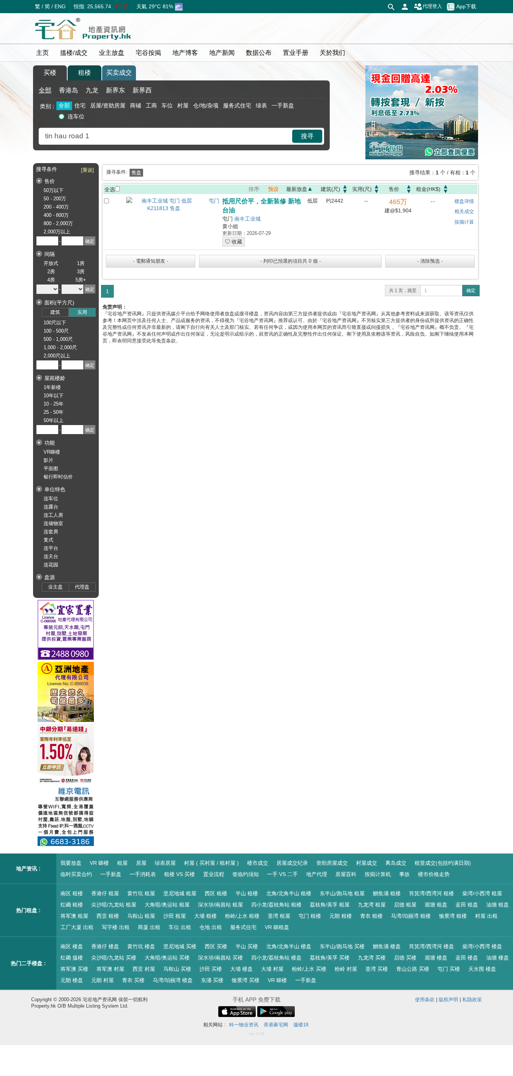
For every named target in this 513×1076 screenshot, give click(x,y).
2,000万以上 (57, 232)
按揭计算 (464, 222)
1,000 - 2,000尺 (60, 347)
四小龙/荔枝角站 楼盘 (276, 958)
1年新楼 (52, 387)
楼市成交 (257, 863)
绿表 (261, 105)
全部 (45, 90)
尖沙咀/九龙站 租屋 (113, 905)
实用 (82, 312)
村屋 (183, 105)
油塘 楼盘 (497, 958)
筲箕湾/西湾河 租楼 (431, 893)
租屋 (122, 863)
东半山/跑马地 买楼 (342, 946)
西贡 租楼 (108, 916)
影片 (48, 460)
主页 (42, 52)
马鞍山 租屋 (141, 916)
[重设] (87, 170)
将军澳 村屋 (110, 969)
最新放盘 (296, 189)
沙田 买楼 (210, 969)
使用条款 (425, 999)
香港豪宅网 (276, 1025)
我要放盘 (70, 863)
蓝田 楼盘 (467, 958)
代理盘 (82, 587)
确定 (470, 290)
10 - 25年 (53, 404)
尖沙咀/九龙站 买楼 (113, 958)
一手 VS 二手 (282, 874)
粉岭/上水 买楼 (309, 969)
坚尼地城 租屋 (179, 893)
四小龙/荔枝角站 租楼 (276, 905)
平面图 (51, 468)
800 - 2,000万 (58, 223)
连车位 (76, 116)
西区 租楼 (216, 893)
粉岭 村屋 (346, 969)
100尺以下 (55, 322)
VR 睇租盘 (277, 927)
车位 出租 (180, 927)
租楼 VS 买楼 (179, 874)
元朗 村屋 (102, 980)
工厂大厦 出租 (77, 927)
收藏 (236, 242)
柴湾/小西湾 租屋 (482, 893)
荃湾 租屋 (279, 916)
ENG (60, 6)
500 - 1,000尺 (58, 339)
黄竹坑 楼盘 (141, 946)
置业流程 (213, 874)
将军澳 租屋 (74, 916)
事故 (404, 874)
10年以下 (53, 395)
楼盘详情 (464, 201)
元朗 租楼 (340, 916)
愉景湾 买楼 (246, 980)
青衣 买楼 (133, 980)
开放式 (51, 263)
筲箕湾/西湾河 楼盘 (431, 946)
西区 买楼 (216, 946)
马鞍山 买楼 (177, 969)
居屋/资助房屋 (107, 105)
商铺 (135, 105)
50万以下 (53, 190)
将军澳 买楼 (74, 969)
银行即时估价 (58, 477)
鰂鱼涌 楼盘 (387, 946)
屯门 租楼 (310, 916)
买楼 (50, 72)
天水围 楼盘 (482, 969)
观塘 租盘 (436, 905)
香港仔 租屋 (105, 893)
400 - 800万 (56, 215)
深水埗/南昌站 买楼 (220, 958)
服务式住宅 (237, 105)
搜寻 (307, 136)
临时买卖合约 (76, 874)
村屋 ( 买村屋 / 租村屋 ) (211, 863)
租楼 (84, 72)
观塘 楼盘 (436, 958)
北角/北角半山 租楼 (288, 893)
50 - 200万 (55, 198)
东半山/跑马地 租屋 (342, 893)
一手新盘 (283, 105)
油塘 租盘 (497, 905)
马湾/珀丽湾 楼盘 (173, 980)
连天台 (51, 556)
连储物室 (53, 523)
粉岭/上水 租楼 (242, 916)
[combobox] (166, 136)
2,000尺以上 (57, 356)
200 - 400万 (56, 207)
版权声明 (448, 999)
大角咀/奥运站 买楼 (167, 958)
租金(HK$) (428, 189)
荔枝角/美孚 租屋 (330, 905)
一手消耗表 (143, 874)
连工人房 (53, 515)
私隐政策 (472, 999)
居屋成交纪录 (292, 863)
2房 (51, 271)
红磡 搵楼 (71, 958)
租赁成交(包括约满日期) (443, 863)
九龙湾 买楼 (372, 958)
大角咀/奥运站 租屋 (167, 905)
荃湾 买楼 (376, 969)
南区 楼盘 (71, 946)
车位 (167, 105)
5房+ (80, 280)
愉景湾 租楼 (453, 916)
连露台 (51, 507)
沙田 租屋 (174, 916)
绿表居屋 (165, 863)
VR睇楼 (52, 452)
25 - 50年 (53, 412)
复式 (48, 540)
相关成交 (464, 211)
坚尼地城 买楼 (179, 946)
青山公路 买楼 (412, 969)
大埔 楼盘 (241, 969)
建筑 (55, 312)
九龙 (92, 90)
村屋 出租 (486, 916)
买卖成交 (119, 72)
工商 (151, 105)
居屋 (141, 863)
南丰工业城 (247, 219)
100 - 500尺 (56, 331)
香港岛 (68, 90)
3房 (80, 271)
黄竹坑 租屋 (141, 893)
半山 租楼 (246, 893)
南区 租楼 (71, 893)
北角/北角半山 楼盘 (288, 946)
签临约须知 (245, 874)
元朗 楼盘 (71, 980)
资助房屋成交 (332, 863)
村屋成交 (366, 863)
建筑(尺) (330, 189)
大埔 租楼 (205, 916)
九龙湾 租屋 (372, 905)
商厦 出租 (149, 927)
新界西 (142, 90)
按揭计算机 (378, 874)
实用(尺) (362, 189)
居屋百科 (345, 874)
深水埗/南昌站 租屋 (220, 905)
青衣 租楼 (371, 916)
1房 (80, 263)
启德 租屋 (405, 905)
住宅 (80, 105)
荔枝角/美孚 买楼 (330, 958)
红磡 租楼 (71, 905)
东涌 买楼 (212, 980)
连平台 (51, 548)
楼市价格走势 (434, 874)
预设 (273, 189)
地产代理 (316, 874)
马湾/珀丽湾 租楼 (411, 916)
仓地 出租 (210, 927)
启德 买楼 (405, 958)
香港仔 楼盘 (105, 946)
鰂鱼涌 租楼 (387, 893)
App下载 (466, 6)
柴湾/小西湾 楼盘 (482, 946)
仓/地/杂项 (206, 105)
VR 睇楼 (99, 863)
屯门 (214, 201)
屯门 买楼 (449, 969)
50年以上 (53, 420)
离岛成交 (395, 863)
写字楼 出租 (116, 927)
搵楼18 (300, 1025)
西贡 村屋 (144, 969)
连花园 (51, 565)
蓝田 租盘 (467, 905)
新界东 (115, 90)
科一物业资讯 (243, 1025)
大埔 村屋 (272, 969)
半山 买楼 (246, 946)
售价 (394, 189)
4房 (51, 280)
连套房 (51, 531)
